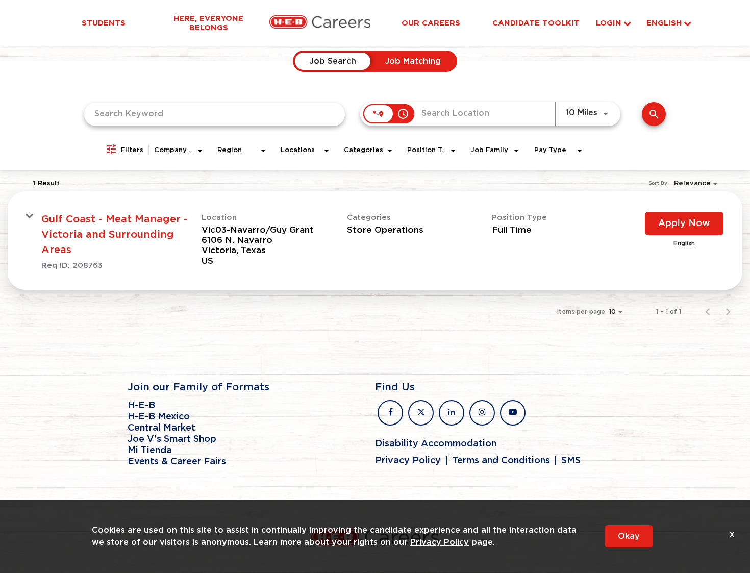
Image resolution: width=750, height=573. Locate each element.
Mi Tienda (150, 450)
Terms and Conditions (501, 460)
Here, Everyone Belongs (208, 23)
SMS (571, 460)
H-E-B (141, 405)
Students (104, 23)
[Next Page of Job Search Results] (728, 312)
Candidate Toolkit (536, 23)
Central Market (161, 428)
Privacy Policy (408, 460)
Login (608, 23)
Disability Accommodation (435, 444)
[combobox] (214, 114)
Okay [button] (629, 536)
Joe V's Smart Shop (172, 439)
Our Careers (431, 23)
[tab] (332, 61)
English (664, 23)
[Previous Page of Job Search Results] (707, 312)
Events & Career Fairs (177, 461)
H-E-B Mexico (159, 416)
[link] (375, 240)
